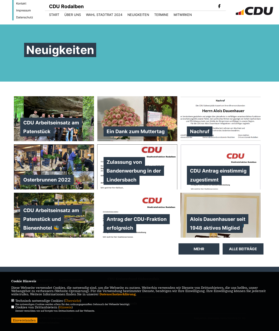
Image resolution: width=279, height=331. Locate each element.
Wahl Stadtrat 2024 (104, 14)
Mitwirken (183, 14)
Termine (161, 14)
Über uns (72, 14)
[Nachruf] (221, 118)
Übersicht (72, 301)
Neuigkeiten (138, 14)
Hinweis (65, 307)
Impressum (23, 10)
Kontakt (21, 3)
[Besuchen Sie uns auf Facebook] (219, 6)
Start (54, 14)
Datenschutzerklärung (117, 294)
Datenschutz (24, 17)
